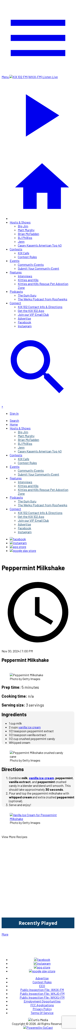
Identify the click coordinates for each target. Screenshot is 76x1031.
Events (14, 261)
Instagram (25, 326)
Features (16, 272)
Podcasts (16, 291)
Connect (15, 303)
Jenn (21, 241)
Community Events (31, 264)
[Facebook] (18, 539)
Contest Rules (27, 257)
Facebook (24, 322)
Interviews (25, 276)
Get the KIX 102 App (31, 311)
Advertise (24, 318)
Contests (16, 249)
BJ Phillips (25, 237)
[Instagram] (18, 543)
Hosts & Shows (20, 222)
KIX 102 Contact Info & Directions (40, 307)
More (5, 934)
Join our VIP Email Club (33, 314)
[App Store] (18, 547)
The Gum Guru (27, 295)
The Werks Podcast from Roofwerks (42, 299)
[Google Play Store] (23, 550)
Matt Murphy (26, 230)
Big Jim (23, 226)
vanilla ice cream (29, 727)
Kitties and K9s (28, 280)
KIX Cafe (23, 253)
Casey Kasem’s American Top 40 (40, 245)
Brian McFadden (28, 234)
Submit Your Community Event (38, 268)
